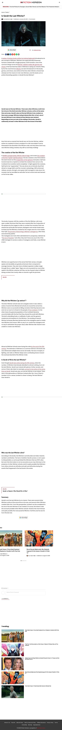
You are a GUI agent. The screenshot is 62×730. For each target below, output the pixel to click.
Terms (56, 722)
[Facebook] (6, 54)
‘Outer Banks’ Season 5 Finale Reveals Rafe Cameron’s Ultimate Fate (38, 686)
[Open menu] (2, 2)
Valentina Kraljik (8, 19)
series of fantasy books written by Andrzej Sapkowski (19, 58)
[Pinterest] (12, 54)
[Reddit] (14, 54)
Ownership (24, 725)
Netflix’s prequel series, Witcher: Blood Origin (16, 156)
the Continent (33, 310)
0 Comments (32, 19)
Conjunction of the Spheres (24, 160)
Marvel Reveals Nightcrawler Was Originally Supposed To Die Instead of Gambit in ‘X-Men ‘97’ (38, 551)
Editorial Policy (37, 50)
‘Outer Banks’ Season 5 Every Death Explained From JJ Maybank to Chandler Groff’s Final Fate (42, 631)
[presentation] (39, 538)
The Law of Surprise (8, 238)
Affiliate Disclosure (41, 722)
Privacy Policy (50, 722)
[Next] (51, 545)
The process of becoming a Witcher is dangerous (23, 231)
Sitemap (30, 725)
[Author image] (2, 19)
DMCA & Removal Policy (30, 722)
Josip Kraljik (32, 555)
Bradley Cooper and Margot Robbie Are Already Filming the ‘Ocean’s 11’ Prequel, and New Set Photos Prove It (42, 658)
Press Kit (13, 722)
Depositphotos (36, 725)
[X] (8, 54)
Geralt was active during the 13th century (21, 363)
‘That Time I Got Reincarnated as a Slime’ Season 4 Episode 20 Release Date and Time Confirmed (41, 645)
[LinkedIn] (10, 54)
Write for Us (7, 722)
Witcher (18, 69)
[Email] (19, 54)
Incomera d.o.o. (41, 728)
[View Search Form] (59, 2)
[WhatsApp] (16, 54)
